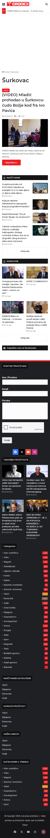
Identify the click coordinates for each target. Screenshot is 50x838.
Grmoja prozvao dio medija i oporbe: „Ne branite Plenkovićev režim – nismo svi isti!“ (12, 287)
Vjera (6, 90)
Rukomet (8, 667)
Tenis (6, 648)
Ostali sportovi (10, 662)
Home (6, 72)
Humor (7, 575)
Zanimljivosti (9, 566)
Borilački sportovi (12, 653)
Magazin (7, 562)
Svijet (6, 603)
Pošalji (7, 440)
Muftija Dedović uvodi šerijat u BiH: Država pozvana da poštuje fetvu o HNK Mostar (36, 322)
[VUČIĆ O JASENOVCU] (37, 272)
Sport (6, 639)
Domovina (8, 598)
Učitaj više (25, 251)
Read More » (11, 162)
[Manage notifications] (43, 832)
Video (6, 557)
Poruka (7, 400)
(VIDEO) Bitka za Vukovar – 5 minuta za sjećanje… (28, 11)
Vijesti (6, 594)
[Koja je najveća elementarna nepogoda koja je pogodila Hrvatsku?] (40, 204)
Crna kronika (9, 607)
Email (6, 389)
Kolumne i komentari (13, 585)
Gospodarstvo (10, 617)
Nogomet (8, 644)
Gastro (7, 580)
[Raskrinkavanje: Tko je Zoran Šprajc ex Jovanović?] (40, 218)
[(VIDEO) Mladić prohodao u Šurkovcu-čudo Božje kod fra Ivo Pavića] (25, 133)
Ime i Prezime (10, 377)
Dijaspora (8, 612)
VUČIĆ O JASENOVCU (37, 281)
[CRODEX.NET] (18, 4)
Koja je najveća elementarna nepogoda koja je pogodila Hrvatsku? (16, 203)
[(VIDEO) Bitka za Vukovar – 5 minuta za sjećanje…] (13, 307)
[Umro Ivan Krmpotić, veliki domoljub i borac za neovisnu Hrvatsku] (13, 471)
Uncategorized (10, 621)
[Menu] (3, 5)
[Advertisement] (25, 43)
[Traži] (46, 5)
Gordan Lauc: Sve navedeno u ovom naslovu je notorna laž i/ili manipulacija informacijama (36, 486)
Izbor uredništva (11, 553)
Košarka (7, 658)
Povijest (7, 630)
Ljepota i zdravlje (11, 571)
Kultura (7, 626)
